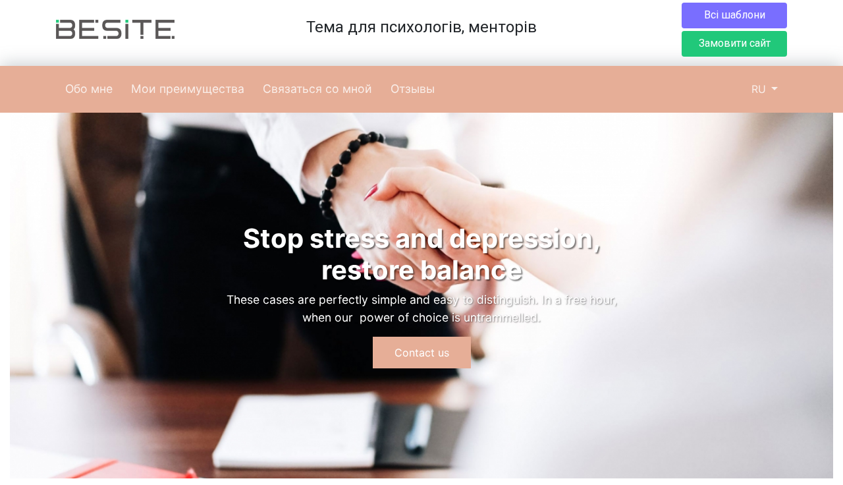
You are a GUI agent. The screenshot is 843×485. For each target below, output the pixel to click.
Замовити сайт (735, 43)
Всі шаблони (734, 15)
